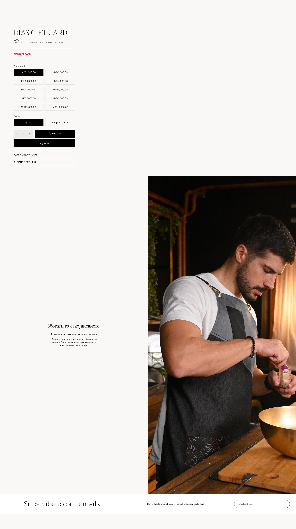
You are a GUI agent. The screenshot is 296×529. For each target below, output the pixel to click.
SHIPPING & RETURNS (25, 162)
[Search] (287, 15)
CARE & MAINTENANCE (25, 155)
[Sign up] (285, 504)
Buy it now (44, 143)
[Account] (279, 5)
